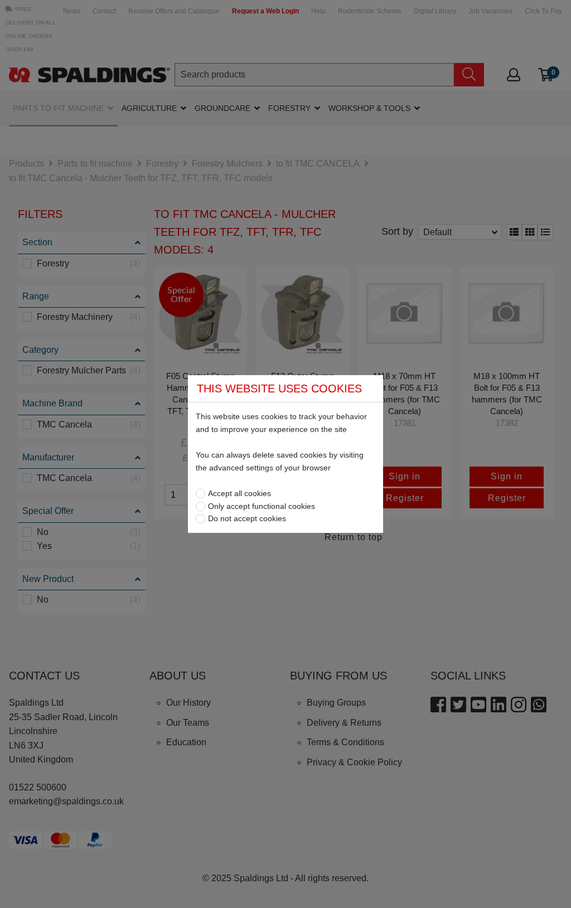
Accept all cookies (239, 493)
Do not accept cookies (247, 518)
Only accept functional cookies (261, 506)
